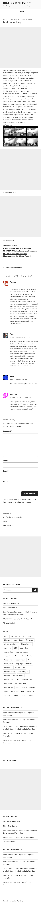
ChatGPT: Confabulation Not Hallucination (18, 619)
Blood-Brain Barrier (10, 608)
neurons (7, 676)
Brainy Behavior (17, 3)
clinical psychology (11, 644)
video (31, 695)
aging (6, 636)
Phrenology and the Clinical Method (16, 256)
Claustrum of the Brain (11, 603)
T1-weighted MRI (9, 623)
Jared (12, 376)
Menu (22, 11)
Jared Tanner (26, 19)
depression (8, 652)
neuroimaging (16, 267)
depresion (24, 648)
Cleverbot (29, 640)
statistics (30, 691)
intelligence (8, 664)
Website (6, 482)
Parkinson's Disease (24, 679)
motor (17, 668)
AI (12, 636)
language (19, 664)
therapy (23, 695)
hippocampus (20, 660)
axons (17, 636)
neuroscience (18, 676)
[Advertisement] (20, 47)
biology (7, 640)
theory (15, 695)
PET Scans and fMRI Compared (15, 254)
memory (28, 664)
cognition (7, 648)
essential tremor (21, 652)
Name (6, 460)
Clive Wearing (26, 644)
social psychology (17, 691)
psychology (8, 687)
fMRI (22, 656)
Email (6, 471)
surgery (7, 695)
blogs (15, 640)
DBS (15, 648)
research (32, 687)
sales (6, 691)
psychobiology (20, 683)
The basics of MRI (10, 246)
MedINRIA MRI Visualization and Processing (20, 251)
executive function (11, 656)
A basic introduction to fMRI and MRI (17, 248)
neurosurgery (9, 679)
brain (21, 640)
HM (29, 660)
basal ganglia (27, 636)
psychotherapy (21, 687)
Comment (7, 431)
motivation (8, 668)
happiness (8, 660)
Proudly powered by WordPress (13, 901)
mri (7, 267)
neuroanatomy (9, 672)
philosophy (8, 683)
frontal (29, 656)
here (14, 192)
